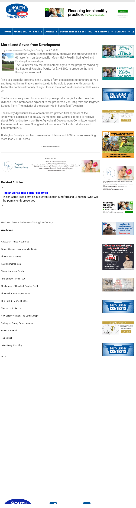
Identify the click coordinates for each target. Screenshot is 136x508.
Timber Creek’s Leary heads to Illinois (19, 249)
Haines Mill (6, 338)
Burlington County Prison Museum (17, 323)
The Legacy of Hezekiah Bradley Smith (19, 286)
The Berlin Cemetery (11, 256)
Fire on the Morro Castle (12, 271)
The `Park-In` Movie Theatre (14, 301)
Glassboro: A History (11, 308)
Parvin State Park (9, 330)
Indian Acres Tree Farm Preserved (26, 192)
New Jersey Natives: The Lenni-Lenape (19, 316)
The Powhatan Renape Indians (16, 293)
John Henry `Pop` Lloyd (12, 345)
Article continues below (50, 147)
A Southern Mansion (11, 264)
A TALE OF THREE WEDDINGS (15, 242)
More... (4, 356)
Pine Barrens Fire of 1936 (13, 279)
